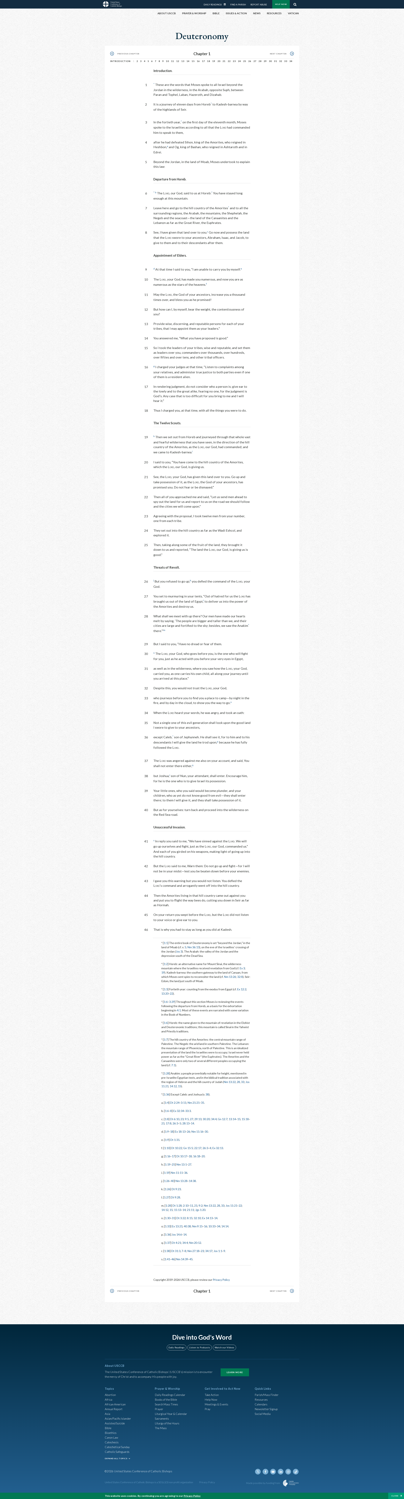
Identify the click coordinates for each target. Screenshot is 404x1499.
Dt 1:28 (177, 1205)
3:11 (183, 1102)
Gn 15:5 (188, 1148)
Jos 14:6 (177, 1234)
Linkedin (280, 1471)
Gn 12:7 (222, 1119)
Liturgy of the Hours (167, 1423)
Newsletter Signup (266, 1409)
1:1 (166, 943)
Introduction (120, 61)
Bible (108, 1428)
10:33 (211, 1226)
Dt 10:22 (176, 1148)
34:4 (214, 1119)
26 (249, 61)
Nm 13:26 (230, 976)
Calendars (261, 1404)
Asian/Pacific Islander (118, 1418)
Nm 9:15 (197, 1226)
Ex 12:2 (241, 989)
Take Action (212, 1395)
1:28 (166, 1073)
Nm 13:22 (230, 1082)
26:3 (175, 1123)
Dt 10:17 (181, 1156)
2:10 (185, 1205)
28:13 (185, 1123)
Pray (207, 1409)
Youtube (273, 1471)
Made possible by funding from (263, 1482)
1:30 (167, 1218)
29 (265, 61)
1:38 (167, 1251)
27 (254, 61)
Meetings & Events (216, 1404)
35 (202, 1102)
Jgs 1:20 (200, 1210)
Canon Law (111, 1437)
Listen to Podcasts (199, 1347)
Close (395, 1496)
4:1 (179, 1010)
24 (239, 61)
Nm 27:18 (193, 1251)
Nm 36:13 (193, 947)
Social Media (262, 1414)
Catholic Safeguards (117, 1451)
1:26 (166, 1181)
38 (207, 1094)
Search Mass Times (166, 1404)
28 (259, 61)
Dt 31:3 (175, 1251)
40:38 (187, 1226)
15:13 (177, 1210)
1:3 (166, 989)
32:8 (240, 976)
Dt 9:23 (176, 1189)
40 (172, 1181)
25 (244, 61)
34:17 (208, 1251)
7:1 (173, 1065)
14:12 (173, 1086)
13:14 (232, 1119)
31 (275, 61)
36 (185, 1172)
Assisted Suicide (115, 1423)
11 (172, 61)
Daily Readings (213, 4)
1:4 (167, 1102)
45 (191, 1259)
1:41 (167, 1259)
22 (229, 61)
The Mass (161, 1428)
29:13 (197, 1119)
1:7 (166, 1039)
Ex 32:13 (217, 1148)
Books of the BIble (166, 1399)
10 (167, 61)
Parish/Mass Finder (267, 1395)
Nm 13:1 (181, 1164)
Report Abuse (258, 4)
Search (295, 3)
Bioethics (110, 1432)
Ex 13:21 (177, 1226)
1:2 (166, 964)
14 (188, 61)
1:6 (166, 1001)
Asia (107, 1414)
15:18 (245, 1119)
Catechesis (112, 1442)
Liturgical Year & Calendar (171, 1414)
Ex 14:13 (207, 1218)
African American (115, 1404)
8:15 (189, 1218)
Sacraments (162, 1418)
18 (208, 61)
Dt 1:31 (174, 1139)
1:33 (167, 1226)
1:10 (167, 1148)
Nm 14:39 (182, 1259)
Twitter (258, 1471)
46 (173, 1259)
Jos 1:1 (218, 1251)
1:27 (166, 1197)
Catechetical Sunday (117, 1447)
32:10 (197, 1218)
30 (270, 61)
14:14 (224, 1226)
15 (193, 61)
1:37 (167, 1242)
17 (203, 61)
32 (280, 61)
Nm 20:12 (195, 1242)
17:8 (168, 1123)
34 (290, 61)
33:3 (188, 1111)
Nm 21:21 (193, 1102)
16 (198, 61)
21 (224, 61)
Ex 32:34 (178, 1111)
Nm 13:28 (181, 1181)
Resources (261, 1399)
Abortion (110, 1395)
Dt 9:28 (175, 1197)
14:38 (192, 1181)
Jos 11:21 (231, 1205)
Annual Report (113, 1409)
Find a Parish (238, 4)
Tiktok (296, 1471)
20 (218, 61)
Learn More (235, 1372)
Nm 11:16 (197, 1131)
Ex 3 (242, 968)
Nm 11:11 (177, 1172)
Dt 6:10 (174, 1119)
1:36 (166, 1094)
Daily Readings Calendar (225, 4)
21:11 (190, 1210)
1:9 (167, 1131)
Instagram (288, 1471)
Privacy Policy (221, 1279)
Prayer (159, 1409)
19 (213, 61)
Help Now (281, 4)
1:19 (167, 1164)
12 (177, 61)
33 (285, 61)
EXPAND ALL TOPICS (116, 1458)
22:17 (197, 1148)
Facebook (265, 1471)
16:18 (196, 1156)
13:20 (164, 993)
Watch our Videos (224, 1347)
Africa (108, 1399)
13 (182, 61)
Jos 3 (179, 951)
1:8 (167, 1119)
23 (234, 61)
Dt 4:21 (176, 1242)
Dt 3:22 (181, 1218)
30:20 (206, 1119)
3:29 (172, 1001)
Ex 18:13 (180, 1131)
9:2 (200, 1205)
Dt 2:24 (174, 1102)
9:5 (187, 1119)
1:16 (167, 1156)
